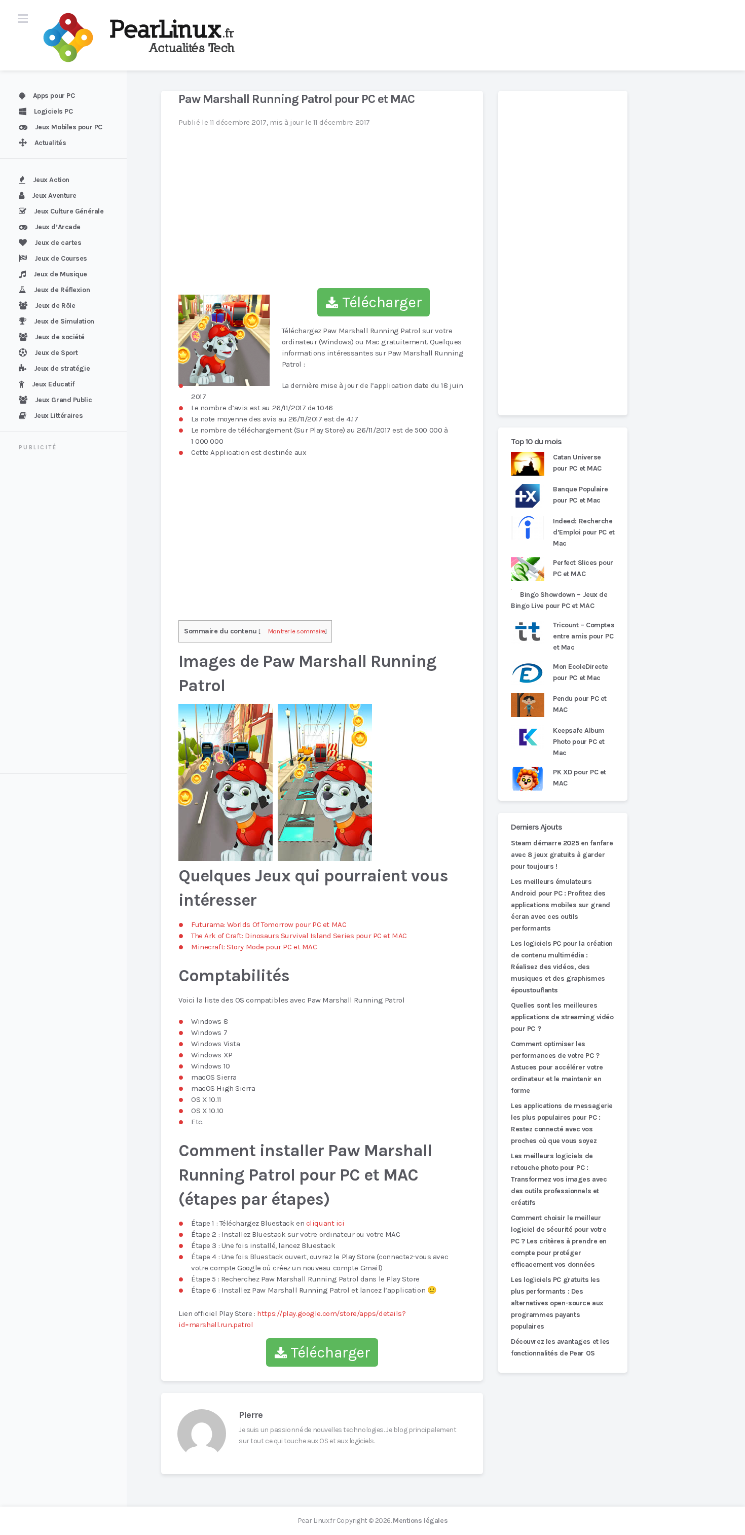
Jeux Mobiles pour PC (68, 127)
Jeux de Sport (56, 352)
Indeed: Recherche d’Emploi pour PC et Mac (584, 532)
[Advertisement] (69, 613)
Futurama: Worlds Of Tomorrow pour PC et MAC (268, 924)
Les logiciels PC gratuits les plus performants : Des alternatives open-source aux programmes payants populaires (557, 1303)
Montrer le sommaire (296, 631)
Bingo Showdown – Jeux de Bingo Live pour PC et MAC (559, 600)
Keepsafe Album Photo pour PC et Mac (579, 741)
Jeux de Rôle (55, 305)
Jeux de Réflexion (62, 289)
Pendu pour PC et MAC (580, 704)
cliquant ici (325, 1223)
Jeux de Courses (60, 258)
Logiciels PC (53, 111)
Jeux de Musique (60, 274)
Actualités (50, 142)
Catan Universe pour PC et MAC (577, 463)
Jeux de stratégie (62, 368)
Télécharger (380, 302)
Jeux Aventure (54, 195)
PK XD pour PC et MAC (579, 778)
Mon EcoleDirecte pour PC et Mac (580, 672)
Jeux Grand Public (63, 400)
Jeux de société (60, 337)
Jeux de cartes (58, 242)
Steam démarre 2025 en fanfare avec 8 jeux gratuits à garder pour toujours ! (562, 855)
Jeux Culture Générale (69, 211)
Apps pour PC (54, 95)
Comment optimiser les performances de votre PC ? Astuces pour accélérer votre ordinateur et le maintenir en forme (557, 1067)
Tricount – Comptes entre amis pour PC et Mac (583, 636)
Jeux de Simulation (64, 321)
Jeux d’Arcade (58, 227)
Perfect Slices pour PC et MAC (583, 568)
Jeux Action (51, 179)
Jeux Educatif (53, 384)
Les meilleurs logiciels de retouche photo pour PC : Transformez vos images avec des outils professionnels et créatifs (559, 1179)
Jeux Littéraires (58, 415)
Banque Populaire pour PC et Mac (580, 495)
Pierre (251, 1414)
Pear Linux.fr (316, 1520)
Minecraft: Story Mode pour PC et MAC (254, 946)
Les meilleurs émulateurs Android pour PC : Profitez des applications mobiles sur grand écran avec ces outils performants (560, 905)
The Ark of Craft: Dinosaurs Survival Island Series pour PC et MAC (299, 935)
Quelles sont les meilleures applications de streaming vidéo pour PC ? (562, 1017)
